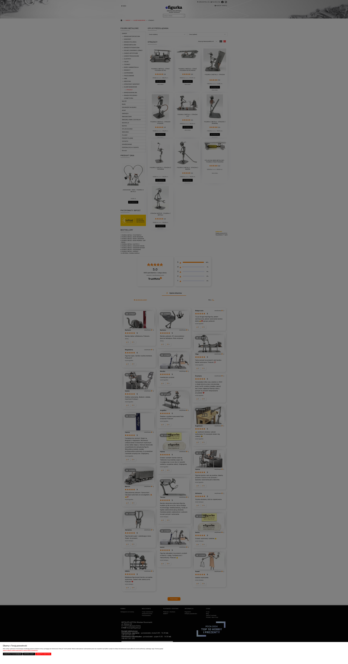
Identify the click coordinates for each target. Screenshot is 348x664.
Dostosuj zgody (29, 653)
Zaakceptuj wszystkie (43, 653)
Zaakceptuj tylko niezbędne (12, 653)
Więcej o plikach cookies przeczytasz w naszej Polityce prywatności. (20, 650)
